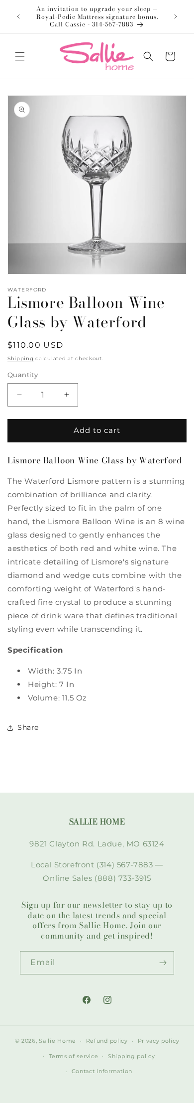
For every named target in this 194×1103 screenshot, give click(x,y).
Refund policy (107, 1040)
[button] (20, 56)
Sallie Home (57, 1040)
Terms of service (73, 1056)
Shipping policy (131, 1056)
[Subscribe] (163, 962)
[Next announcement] (176, 16)
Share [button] (28, 727)
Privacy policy (159, 1040)
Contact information (102, 1071)
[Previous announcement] (18, 16)
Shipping (20, 358)
